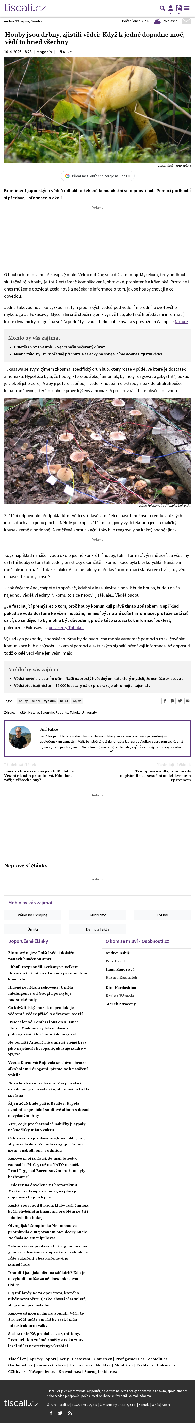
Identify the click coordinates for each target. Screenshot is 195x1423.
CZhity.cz (16, 1372)
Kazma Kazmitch (121, 977)
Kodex (166, 1405)
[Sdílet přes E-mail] (187, 701)
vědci (36, 701)
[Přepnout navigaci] (171, 8)
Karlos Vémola (120, 996)
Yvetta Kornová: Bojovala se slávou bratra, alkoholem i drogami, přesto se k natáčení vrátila (48, 1069)
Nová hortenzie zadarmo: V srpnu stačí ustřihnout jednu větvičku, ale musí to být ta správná (48, 1089)
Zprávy (35, 1359)
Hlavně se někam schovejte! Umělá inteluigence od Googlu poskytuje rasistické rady (40, 993)
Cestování (81, 1359)
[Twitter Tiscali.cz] (60, 1413)
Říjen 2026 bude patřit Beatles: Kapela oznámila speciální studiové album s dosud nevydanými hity (48, 1109)
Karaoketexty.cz (51, 1365)
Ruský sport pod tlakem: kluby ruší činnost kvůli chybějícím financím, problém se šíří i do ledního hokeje (48, 1211)
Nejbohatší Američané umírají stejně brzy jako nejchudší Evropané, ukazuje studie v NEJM (47, 1048)
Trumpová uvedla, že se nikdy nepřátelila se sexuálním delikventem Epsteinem (155, 776)
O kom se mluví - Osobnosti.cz (137, 941)
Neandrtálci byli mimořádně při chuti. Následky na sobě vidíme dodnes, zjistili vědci (88, 353)
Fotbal (162, 914)
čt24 (23, 712)
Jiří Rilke (49, 729)
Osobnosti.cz (20, 1365)
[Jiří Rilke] (20, 736)
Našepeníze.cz (42, 1372)
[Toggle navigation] (187, 8)
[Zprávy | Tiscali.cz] (25, 8)
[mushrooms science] (97, 450)
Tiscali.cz (17, 1359)
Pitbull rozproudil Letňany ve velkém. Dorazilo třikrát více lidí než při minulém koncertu (47, 973)
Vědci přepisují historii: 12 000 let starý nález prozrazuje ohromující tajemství (82, 685)
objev (77, 701)
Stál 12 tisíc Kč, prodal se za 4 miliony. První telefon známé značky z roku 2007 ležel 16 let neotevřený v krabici (45, 1340)
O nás (156, 1405)
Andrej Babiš (118, 953)
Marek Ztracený (121, 1004)
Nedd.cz (103, 1365)
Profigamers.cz (129, 1359)
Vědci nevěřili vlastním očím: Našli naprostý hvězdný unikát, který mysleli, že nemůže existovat (98, 678)
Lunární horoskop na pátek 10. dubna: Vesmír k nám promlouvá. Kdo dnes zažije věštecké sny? (39, 776)
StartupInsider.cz (100, 1372)
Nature (181, 321)
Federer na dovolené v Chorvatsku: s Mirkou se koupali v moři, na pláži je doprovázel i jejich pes (42, 1191)
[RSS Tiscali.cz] (69, 1413)
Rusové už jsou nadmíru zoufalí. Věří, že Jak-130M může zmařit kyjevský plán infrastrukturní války (46, 1319)
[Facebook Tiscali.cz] (51, 1413)
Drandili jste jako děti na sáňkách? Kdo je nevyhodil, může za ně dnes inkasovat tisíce (46, 1278)
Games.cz (103, 1359)
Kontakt (144, 1405)
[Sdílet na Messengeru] (172, 701)
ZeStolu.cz (157, 1359)
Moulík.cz (123, 1365)
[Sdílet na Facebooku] (164, 701)
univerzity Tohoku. (66, 627)
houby (23, 701)
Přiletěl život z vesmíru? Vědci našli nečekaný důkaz (59, 346)
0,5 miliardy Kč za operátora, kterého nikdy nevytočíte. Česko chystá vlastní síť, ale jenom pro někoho (47, 1299)
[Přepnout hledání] (162, 8)
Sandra (36, 21)
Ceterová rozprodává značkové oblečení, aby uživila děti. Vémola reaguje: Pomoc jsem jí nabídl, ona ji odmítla (46, 1144)
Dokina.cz (166, 1365)
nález (64, 701)
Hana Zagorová (120, 969)
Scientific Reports (54, 712)
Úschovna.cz (81, 1365)
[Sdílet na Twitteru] (180, 701)
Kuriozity (98, 914)
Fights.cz (144, 1365)
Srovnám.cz (70, 1372)
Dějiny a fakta (97, 929)
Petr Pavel (115, 961)
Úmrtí (32, 929)
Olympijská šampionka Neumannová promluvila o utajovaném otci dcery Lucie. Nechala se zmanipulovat (48, 1232)
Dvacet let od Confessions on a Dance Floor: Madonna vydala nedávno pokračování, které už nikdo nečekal (43, 1028)
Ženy (64, 1359)
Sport (51, 1359)
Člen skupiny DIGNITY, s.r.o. (118, 1405)
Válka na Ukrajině (32, 914)
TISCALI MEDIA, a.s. (85, 1405)
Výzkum (50, 701)
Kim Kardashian (121, 988)
